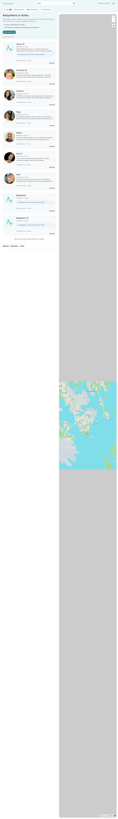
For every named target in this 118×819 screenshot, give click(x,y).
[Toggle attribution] (115, 816)
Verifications (33, 9)
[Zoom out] (113, 20)
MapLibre (101, 816)
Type (8, 9)
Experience (20, 9)
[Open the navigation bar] (113, 3)
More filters (46, 9)
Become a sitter (103, 3)
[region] (88, 416)
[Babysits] (8, 3)
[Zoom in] (113, 17)
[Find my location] (113, 25)
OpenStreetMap (109, 816)
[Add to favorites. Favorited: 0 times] (53, 44)
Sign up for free (9, 32)
